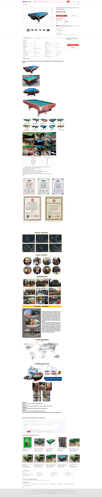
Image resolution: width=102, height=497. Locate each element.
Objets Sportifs (30, 5)
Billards (34, 5)
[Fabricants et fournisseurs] (26, 1)
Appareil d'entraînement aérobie (55, 474)
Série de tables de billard (54, 472)
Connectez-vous (58, 34)
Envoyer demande (61, 15)
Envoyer (29, 431)
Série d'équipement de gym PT (26, 475)
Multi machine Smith (39, 475)
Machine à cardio (39, 472)
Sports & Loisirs (26, 5)
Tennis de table (67, 475)
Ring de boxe (52, 475)
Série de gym (23, 472)
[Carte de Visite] (78, 41)
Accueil (23, 5)
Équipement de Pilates (68, 472)
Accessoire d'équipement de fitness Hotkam (27, 474)
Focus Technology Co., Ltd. (51, 492)
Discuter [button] (74, 15)
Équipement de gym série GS (40, 474)
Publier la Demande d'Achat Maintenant (46, 431)
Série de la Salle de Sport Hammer (69, 474)
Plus (23, 487)
